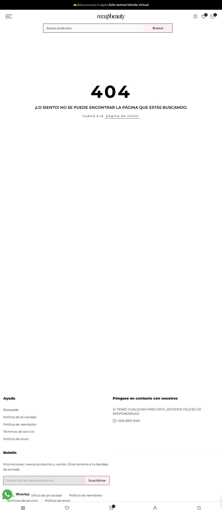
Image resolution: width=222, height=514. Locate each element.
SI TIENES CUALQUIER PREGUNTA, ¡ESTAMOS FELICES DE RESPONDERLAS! (157, 411)
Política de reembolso (19, 424)
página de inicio (122, 116)
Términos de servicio (18, 432)
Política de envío (15, 439)
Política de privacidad (19, 417)
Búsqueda (10, 410)
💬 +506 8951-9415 (126, 421)
